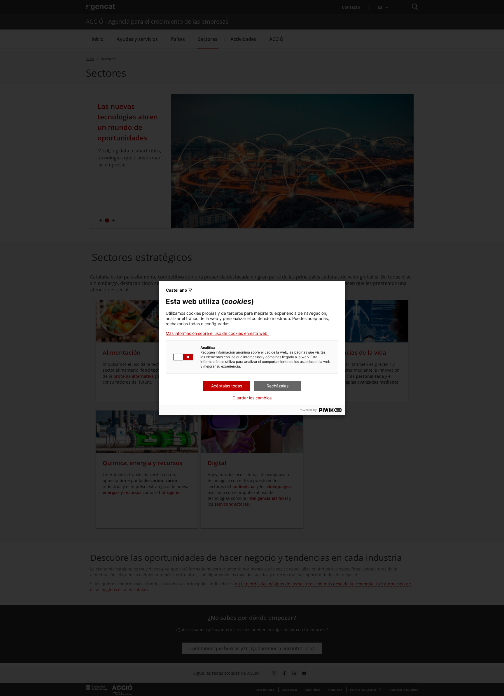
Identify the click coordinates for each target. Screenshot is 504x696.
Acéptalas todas (226, 385)
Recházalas (277, 385)
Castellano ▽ (179, 290)
